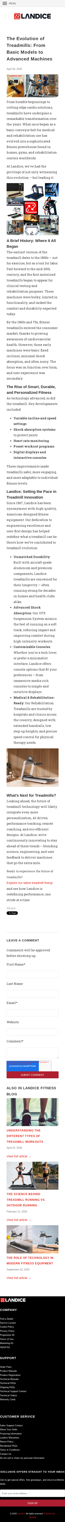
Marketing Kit (7, 1343)
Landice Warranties (9, 1437)
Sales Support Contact (11, 1425)
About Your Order (8, 1429)
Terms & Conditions (10, 1450)
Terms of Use (7, 1339)
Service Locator (8, 1323)
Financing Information (11, 1433)
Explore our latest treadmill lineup (30, 883)
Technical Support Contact (13, 1391)
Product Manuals (8, 1371)
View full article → (19, 1156)
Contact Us (5, 1454)
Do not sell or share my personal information (22, 1458)
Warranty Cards (8, 1399)
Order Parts (6, 1367)
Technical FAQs (8, 1383)
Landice (21, 1513)
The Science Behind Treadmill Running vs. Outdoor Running (26, 1200)
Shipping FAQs (7, 1387)
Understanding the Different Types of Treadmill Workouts (25, 1136)
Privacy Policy (7, 1331)
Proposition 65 (7, 1335)
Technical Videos (8, 1395)
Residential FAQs (9, 1446)
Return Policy (7, 1441)
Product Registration (10, 1375)
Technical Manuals (9, 1379)
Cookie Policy (7, 1327)
